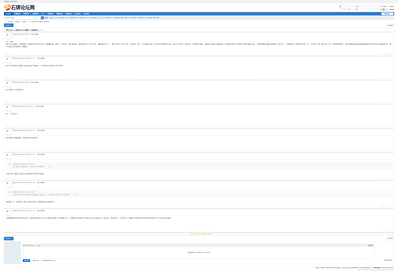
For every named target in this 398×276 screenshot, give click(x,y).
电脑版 (322, 267)
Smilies (39, 245)
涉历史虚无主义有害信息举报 (350, 267)
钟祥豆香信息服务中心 (365, 267)
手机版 (317, 267)
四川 (129, 17)
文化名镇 (77, 14)
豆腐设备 (50, 14)
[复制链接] (41, 30)
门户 (42, 14)
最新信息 (59, 14)
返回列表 (390, 25)
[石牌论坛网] (19, 7)
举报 (390, 54)
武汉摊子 (134, 17)
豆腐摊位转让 (82, 17)
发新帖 (8, 25)
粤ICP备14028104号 (387, 267)
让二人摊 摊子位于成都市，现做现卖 (39, 21)
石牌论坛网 (5, 21)
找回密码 (391, 6)
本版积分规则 (388, 260)
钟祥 (76, 17)
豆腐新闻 (35, 14)
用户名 (357, 6)
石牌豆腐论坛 (14, 1)
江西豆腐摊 (116, 17)
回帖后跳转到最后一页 (49, 260)
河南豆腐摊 (156, 17)
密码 (356, 9)
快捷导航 (386, 14)
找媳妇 (122, 17)
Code (37, 245)
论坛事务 (86, 14)
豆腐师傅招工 (94, 17)
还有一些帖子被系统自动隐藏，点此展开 (201, 234)
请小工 (67, 17)
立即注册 (391, 9)
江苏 (56, 17)
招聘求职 (26, 14)
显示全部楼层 (35, 34)
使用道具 (383, 54)
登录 (202, 252)
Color (26, 245)
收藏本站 (6, 1)
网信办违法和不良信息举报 (333, 267)
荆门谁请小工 (109, 17)
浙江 (88, 17)
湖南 (126, 17)
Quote (34, 245)
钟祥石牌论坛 (377, 267)
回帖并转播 (36, 260)
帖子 (36, 18)
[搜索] (42, 17)
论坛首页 (8, 14)
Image (29, 245)
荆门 (99, 17)
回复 (9, 54)
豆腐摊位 (17, 14)
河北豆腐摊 (149, 17)
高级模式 (370, 245)
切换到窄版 (393, 1)
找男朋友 (71, 17)
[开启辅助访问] (391, 1)
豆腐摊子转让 (141, 17)
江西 (103, 17)
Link (32, 245)
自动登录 (384, 6)
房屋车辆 (68, 14)
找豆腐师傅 (61, 17)
